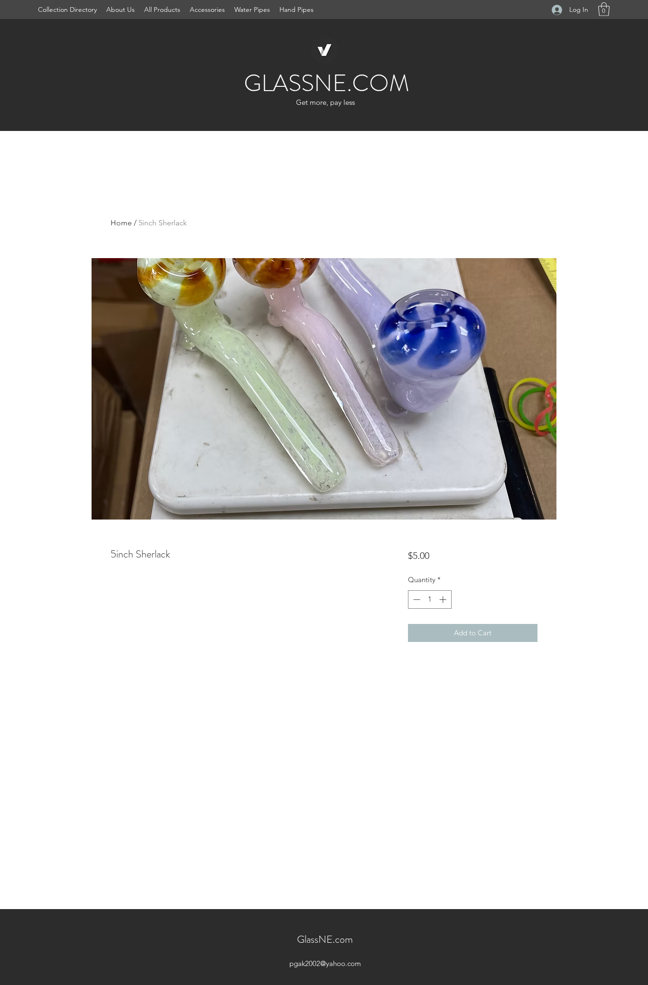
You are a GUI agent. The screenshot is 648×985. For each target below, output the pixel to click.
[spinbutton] (429, 599)
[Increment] (443, 599)
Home (121, 222)
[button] (604, 9)
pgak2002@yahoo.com (325, 963)
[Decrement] (415, 599)
